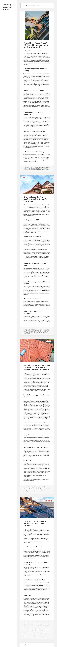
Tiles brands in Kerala (43, 332)
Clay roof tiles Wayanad (44, 331)
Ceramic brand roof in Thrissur (28, 629)
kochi (30, 623)
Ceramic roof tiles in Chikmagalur (33, 630)
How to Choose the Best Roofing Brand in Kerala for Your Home (35, 199)
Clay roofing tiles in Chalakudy (43, 489)
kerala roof (27, 623)
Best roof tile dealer (46, 621)
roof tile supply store (31, 624)
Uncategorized (43, 624)
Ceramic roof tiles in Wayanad (39, 488)
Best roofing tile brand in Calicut (32, 628)
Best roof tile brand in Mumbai (36, 627)
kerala (24, 623)
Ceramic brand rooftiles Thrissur (39, 629)
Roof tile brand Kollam (42, 490)
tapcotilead (32, 167)
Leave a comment (46, 169)
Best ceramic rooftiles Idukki (40, 167)
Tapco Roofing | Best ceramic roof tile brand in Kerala (8, 6)
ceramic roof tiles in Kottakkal (39, 567)
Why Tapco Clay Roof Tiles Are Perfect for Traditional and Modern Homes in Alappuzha (36, 367)
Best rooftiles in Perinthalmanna (43, 628)
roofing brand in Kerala (30, 211)
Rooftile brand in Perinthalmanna (37, 487)
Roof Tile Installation (41, 623)
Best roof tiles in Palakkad (30, 488)
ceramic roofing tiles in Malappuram (43, 486)
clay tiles (46, 622)
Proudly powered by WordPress (28, 644)
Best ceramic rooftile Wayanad (34, 626)
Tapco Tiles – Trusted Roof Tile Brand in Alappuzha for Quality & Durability (35, 45)
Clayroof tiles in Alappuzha (27, 169)
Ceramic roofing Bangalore (35, 331)
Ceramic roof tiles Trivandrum (42, 168)
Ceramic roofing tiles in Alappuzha (35, 632)
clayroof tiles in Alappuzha (30, 385)
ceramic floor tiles (26, 622)
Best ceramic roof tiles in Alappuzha (41, 330)
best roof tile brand (39, 621)
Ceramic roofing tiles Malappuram (32, 489)
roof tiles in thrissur (38, 624)
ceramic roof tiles (32, 622)
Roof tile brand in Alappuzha (36, 169)
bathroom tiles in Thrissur (32, 321)
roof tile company (34, 623)
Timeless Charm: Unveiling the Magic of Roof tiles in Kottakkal (35, 523)
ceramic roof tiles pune (32, 631)
